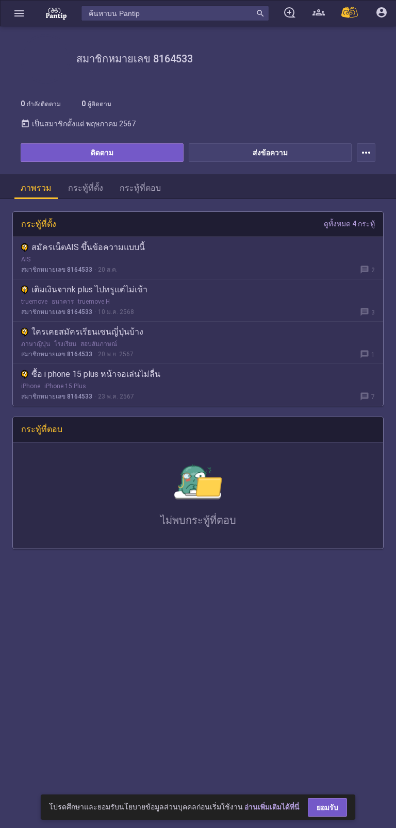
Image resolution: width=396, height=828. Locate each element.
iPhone (30, 386)
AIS (25, 259)
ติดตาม (102, 152)
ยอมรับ (327, 807)
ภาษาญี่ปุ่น (35, 343)
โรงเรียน (65, 343)
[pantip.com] (56, 13)
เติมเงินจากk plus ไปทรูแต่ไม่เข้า (89, 289)
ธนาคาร (63, 301)
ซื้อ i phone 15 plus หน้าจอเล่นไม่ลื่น (95, 374)
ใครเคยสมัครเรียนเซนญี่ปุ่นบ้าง (87, 332)
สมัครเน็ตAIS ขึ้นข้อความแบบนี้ (88, 247)
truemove (34, 301)
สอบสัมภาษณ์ (98, 343)
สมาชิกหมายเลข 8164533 (56, 269)
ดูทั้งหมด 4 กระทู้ (349, 223)
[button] (19, 13)
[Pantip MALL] (350, 13)
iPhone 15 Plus (65, 386)
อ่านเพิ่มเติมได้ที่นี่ (272, 807)
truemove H (94, 301)
